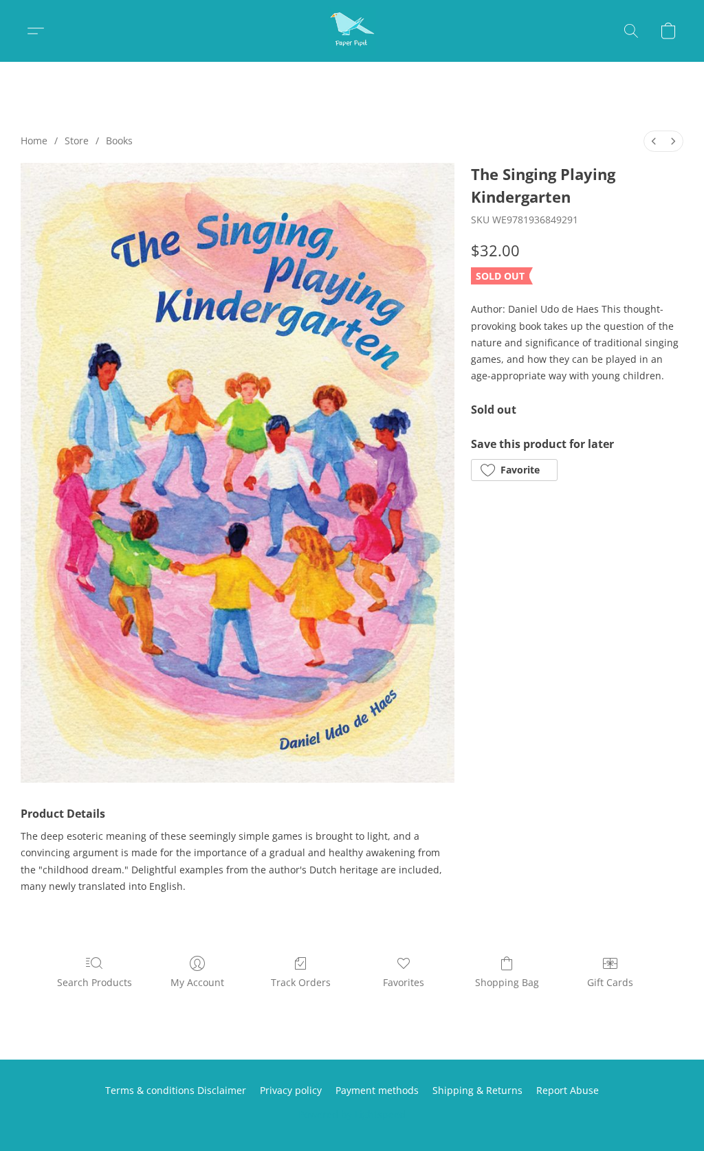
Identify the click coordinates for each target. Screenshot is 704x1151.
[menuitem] (653, 141)
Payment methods (377, 1090)
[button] (352, 31)
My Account (197, 982)
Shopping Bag (507, 982)
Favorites (403, 982)
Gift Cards (610, 982)
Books (119, 140)
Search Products (94, 982)
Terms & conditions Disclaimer (175, 1090)
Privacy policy (291, 1090)
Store (77, 140)
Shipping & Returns (477, 1090)
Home (34, 140)
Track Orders (301, 982)
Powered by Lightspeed (352, 1114)
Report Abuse (567, 1090)
